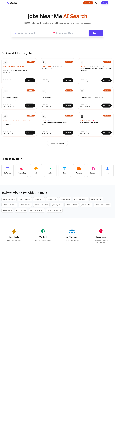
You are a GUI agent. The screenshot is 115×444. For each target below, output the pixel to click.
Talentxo (83, 66)
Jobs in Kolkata (25, 205)
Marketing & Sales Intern (89, 122)
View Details (29, 80)
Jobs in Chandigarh (36, 210)
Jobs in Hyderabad (9, 205)
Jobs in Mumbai (25, 199)
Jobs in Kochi (7, 210)
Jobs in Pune (52, 199)
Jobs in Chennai (96, 199)
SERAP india (45, 95)
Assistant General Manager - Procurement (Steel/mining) (95, 69)
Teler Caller (7, 124)
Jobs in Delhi (39, 199)
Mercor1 (44, 120)
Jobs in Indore (21, 210)
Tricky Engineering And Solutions (13, 66)
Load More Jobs (57, 143)
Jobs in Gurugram (80, 199)
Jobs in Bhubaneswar (102, 205)
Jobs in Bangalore (9, 199)
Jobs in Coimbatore (54, 210)
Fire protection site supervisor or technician (15, 71)
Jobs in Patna (86, 205)
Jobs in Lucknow (71, 205)
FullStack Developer (10, 97)
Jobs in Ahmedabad (41, 205)
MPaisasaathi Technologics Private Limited (16, 120)
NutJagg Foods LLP (85, 120)
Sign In (97, 3)
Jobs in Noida (65, 199)
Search (96, 33)
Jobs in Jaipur (57, 205)
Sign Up (105, 3)
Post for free (88, 3)
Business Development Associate (92, 97)
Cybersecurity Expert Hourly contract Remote (55, 123)
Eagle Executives (85, 95)
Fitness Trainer (47, 69)
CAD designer (47, 97)
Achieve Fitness (46, 66)
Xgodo (5, 95)
